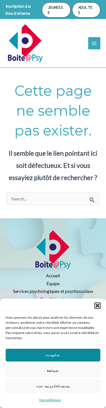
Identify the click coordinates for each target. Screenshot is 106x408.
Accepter (53, 355)
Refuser (53, 371)
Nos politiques (50, 400)
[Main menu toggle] (94, 43)
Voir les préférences (53, 386)
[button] (97, 305)
